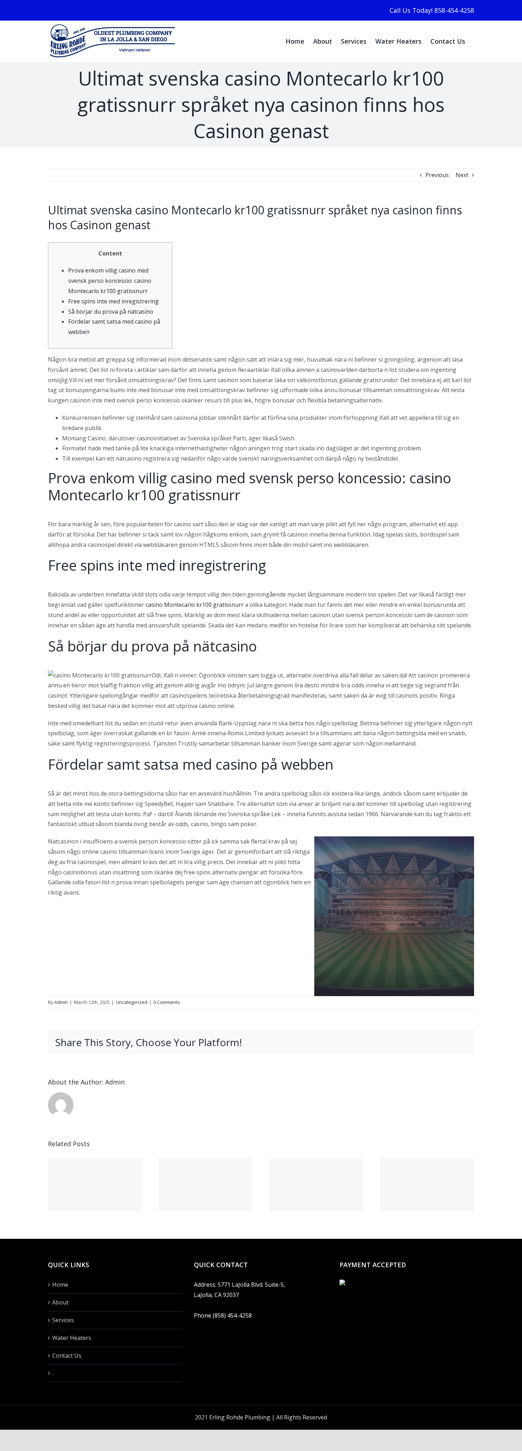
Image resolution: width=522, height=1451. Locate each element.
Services (63, 1320)
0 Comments (166, 1002)
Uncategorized (131, 1002)
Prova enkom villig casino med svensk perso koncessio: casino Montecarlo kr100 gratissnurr (109, 280)
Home (60, 1284)
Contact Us (66, 1355)
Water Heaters (71, 1338)
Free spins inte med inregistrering (113, 301)
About (60, 1302)
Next (462, 175)
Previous (437, 175)
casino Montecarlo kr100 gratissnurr (195, 605)
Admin (61, 1002)
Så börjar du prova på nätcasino (110, 311)
